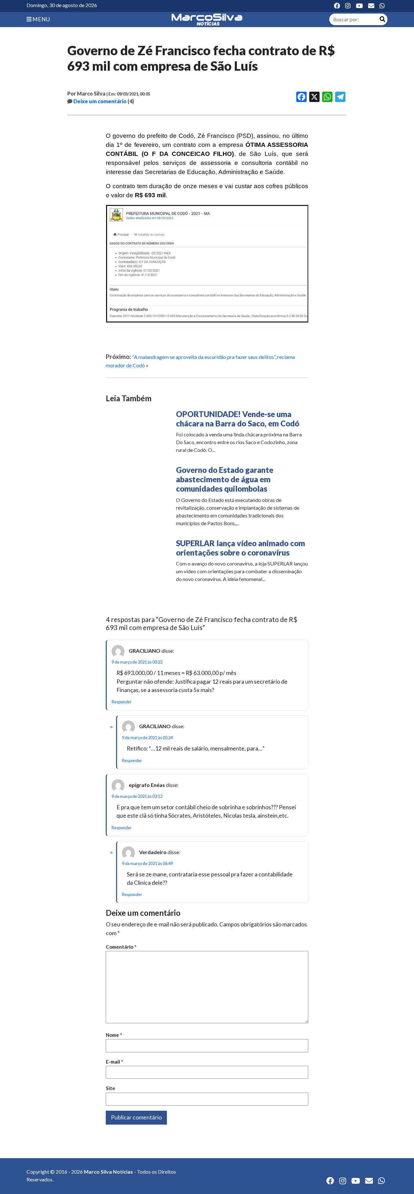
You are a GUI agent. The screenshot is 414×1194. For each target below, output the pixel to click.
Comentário (121, 947)
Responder (122, 701)
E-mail (114, 1062)
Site (110, 1088)
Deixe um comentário (99, 101)
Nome (114, 1035)
